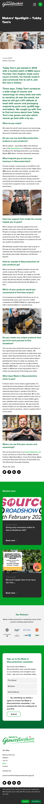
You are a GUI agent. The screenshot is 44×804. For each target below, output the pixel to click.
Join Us (5, 760)
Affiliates (5, 758)
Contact (5, 766)
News (4, 763)
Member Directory (9, 755)
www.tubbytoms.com (33, 452)
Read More (36, 801)
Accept (25, 801)
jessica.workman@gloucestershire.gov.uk (18, 775)
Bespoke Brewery (15, 148)
